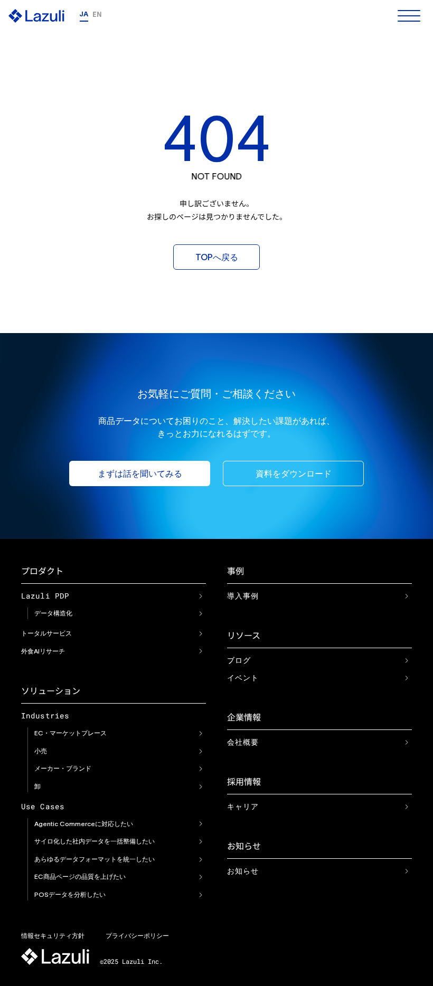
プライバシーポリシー (137, 935)
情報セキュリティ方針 (52, 935)
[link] (200, 596)
